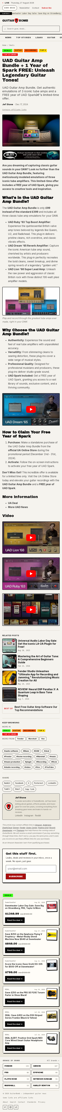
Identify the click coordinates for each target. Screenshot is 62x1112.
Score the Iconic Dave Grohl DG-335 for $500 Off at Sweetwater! (24, 965)
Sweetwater (7, 830)
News (8, 38)
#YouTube (49, 767)
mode (9, 8)
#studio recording (12, 767)
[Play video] (31, 409)
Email (17, 789)
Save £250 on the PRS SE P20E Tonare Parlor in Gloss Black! (25, 993)
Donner (16, 828)
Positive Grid (43, 828)
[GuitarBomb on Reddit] (16, 1107)
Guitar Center (31, 828)
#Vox (37, 767)
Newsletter (25, 8)
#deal (46, 751)
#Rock (54, 762)
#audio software (11, 751)
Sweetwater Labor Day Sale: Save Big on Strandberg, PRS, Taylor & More (24, 906)
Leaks (39, 38)
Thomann (20, 830)
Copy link (29, 789)
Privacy (41, 1102)
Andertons (47, 825)
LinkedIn (52, 783)
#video (28, 767)
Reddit (7, 783)
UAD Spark (37, 185)
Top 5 (43, 50)
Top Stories (23, 38)
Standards (31, 1102)
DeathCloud (7, 828)
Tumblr (7, 789)
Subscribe (46, 8)
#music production (12, 762)
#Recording (41, 762)
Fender (20, 739)
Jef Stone (7, 104)
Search (13, 1102)
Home (4, 45)
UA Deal (13, 503)
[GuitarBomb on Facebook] (5, 1107)
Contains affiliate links (14, 110)
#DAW (36, 751)
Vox (43, 739)
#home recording (23, 756)
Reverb (52, 828)
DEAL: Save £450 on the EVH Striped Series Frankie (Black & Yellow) (23, 1016)
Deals (11, 45)
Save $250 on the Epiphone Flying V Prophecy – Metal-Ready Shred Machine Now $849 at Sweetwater (23, 936)
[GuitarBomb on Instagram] (10, 1107)
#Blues (26, 751)
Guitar (51, 38)
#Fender (8, 756)
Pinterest (38, 783)
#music (53, 756)
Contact (35, 8)
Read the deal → (14, 920)
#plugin (28, 762)
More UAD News (18, 507)
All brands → (53, 1061)
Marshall (32, 739)
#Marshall (40, 756)
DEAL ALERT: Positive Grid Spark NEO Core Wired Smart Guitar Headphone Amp (24, 1040)
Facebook (19, 783)
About (5, 1102)
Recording (30, 50)
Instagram (28, 815)
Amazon (38, 825)
